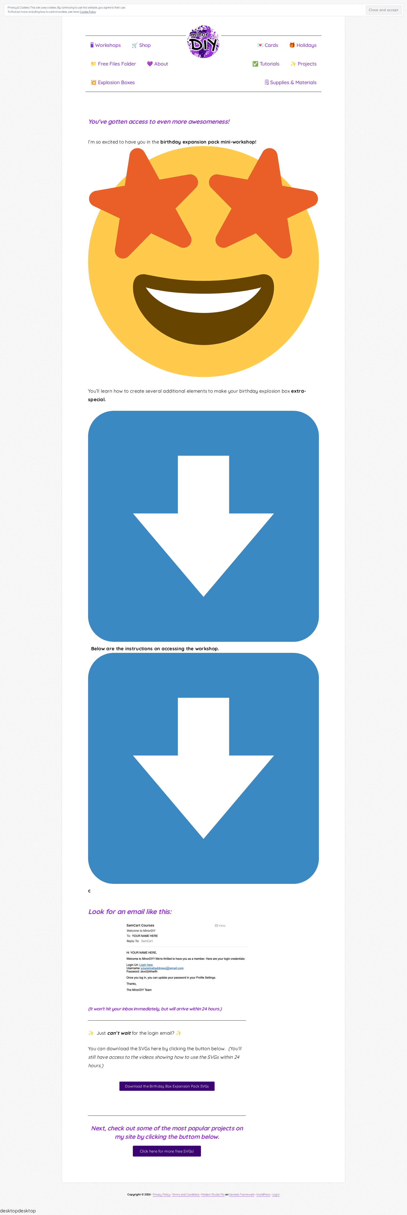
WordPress (263, 1194)
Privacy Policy (162, 1194)
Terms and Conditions (186, 1194)
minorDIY (203, 41)
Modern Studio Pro (212, 1194)
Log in (276, 1194)
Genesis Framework (241, 1194)
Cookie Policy (88, 11)
